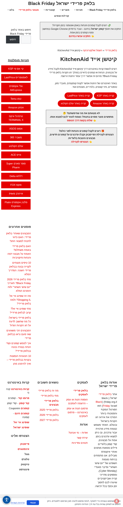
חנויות (79, 10)
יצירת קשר (82, 437)
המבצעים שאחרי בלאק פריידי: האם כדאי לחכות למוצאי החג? (18, 237)
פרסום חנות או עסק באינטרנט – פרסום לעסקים (77, 412)
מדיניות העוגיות (18, 502)
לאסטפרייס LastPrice (16, 77)
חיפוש (13, 39)
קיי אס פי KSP (16, 68)
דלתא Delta (16, 176)
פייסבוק (24, 444)
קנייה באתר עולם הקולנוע (73, 103)
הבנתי (33, 502)
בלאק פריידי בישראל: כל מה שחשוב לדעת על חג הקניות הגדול (19, 321)
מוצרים (65, 10)
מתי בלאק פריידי (49, 395)
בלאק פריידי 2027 (49, 420)
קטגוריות (50, 10)
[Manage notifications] (116, 501)
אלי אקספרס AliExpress (16, 88)
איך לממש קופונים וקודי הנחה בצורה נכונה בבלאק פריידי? (18, 347)
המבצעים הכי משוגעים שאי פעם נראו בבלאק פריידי (18, 334)
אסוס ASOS (15, 128)
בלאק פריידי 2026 (49, 415)
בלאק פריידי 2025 (49, 409)
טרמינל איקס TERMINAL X (16, 118)
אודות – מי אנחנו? (78, 432)
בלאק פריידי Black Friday (103, 10)
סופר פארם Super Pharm (16, 165)
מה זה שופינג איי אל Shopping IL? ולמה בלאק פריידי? (20, 300)
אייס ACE (16, 154)
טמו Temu (15, 98)
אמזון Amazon (16, 107)
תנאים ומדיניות (80, 442)
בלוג (11, 10)
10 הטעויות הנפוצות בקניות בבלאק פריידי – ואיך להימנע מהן (19, 360)
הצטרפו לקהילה (79, 141)
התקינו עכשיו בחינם (79, 36)
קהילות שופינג (61, 16)
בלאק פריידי (111, 50)
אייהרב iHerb (16, 193)
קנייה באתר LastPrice (79, 95)
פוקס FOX (15, 184)
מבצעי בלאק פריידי (29, 10)
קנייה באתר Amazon (103, 103)
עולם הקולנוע (16, 146)
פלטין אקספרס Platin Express (16, 204)
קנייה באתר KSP (105, 95)
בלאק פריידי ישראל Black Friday (61, 3)
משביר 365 (16, 137)
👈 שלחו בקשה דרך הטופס (81, 120)
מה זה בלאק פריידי (48, 390)
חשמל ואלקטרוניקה (92, 50)
